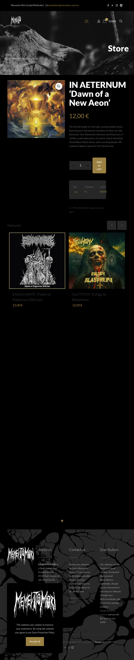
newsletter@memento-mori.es (63, 5)
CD (75, 192)
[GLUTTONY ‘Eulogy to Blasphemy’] (97, 260)
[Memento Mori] (16, 21)
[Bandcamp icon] (121, 5)
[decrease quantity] (73, 165)
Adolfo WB (110, 642)
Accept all (34, 641)
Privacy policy (86, 642)
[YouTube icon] (112, 5)
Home (8, 54)
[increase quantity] (88, 165)
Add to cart (99, 165)
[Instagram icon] (117, 5)
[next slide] (122, 225)
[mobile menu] (87, 21)
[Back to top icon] (117, 652)
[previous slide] (111, 225)
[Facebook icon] (108, 5)
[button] (58, 86)
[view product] (60, 237)
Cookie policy (71, 642)
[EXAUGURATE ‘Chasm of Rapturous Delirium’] (37, 260)
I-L (18, 54)
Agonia (103, 191)
